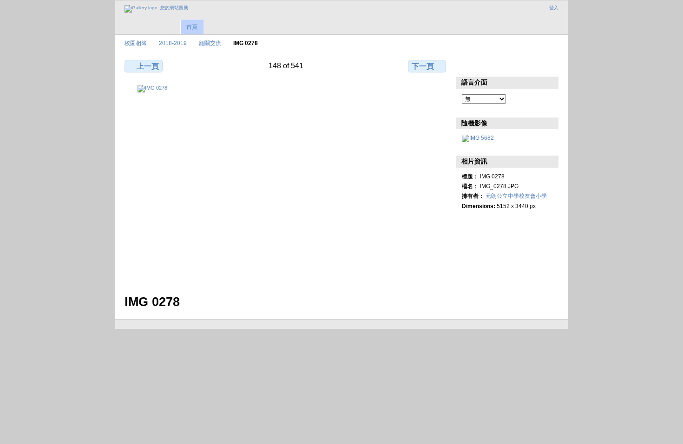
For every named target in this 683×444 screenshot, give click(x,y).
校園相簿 (136, 43)
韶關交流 (210, 43)
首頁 (191, 27)
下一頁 (423, 66)
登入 (553, 7)
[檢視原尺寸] (286, 184)
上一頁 (148, 66)
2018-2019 (173, 43)
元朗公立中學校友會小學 (516, 196)
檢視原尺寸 (467, 65)
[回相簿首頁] (156, 9)
